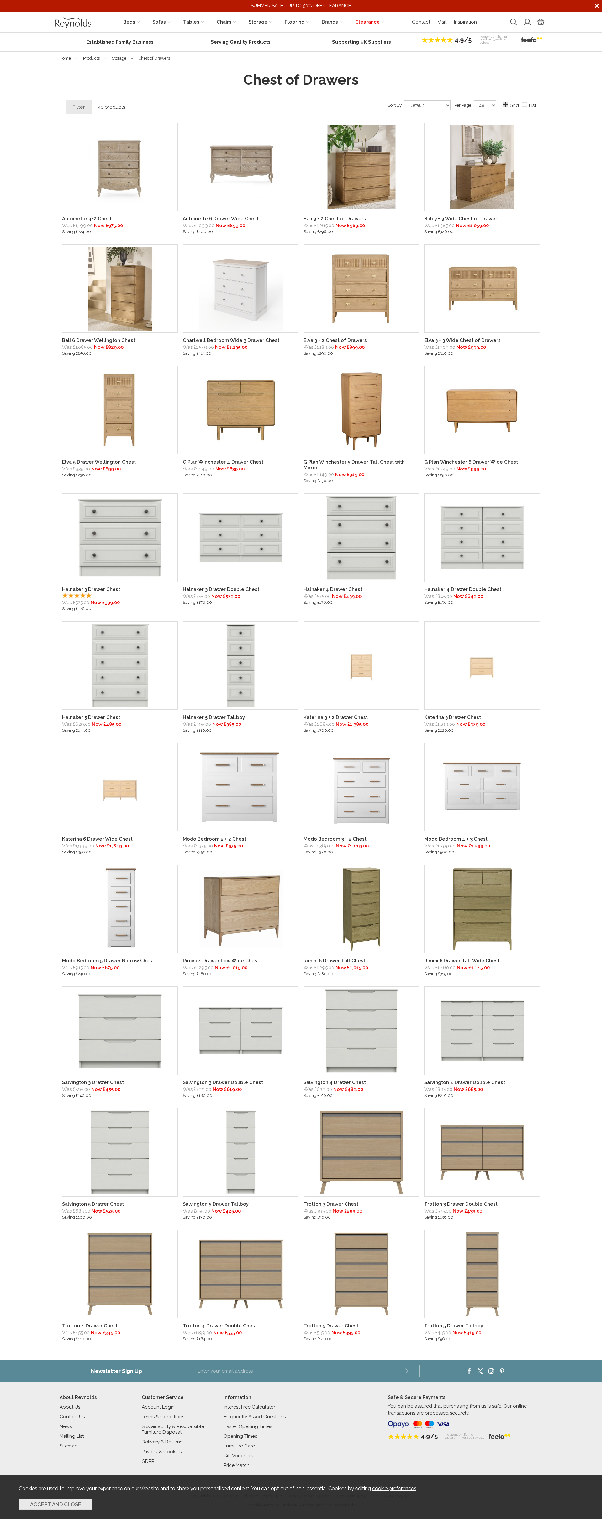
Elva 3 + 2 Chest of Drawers (335, 340)
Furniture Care (239, 1446)
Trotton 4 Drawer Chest (90, 1326)
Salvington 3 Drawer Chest (93, 1082)
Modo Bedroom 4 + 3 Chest (456, 839)
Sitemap (69, 1446)
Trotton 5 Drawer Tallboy (453, 1326)
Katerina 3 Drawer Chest (452, 717)
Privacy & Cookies (162, 1451)
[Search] (513, 22)
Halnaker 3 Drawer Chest (91, 589)
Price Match (237, 1465)
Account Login (158, 1407)
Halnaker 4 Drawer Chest (333, 589)
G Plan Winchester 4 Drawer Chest (223, 462)
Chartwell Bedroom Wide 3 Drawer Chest (231, 340)
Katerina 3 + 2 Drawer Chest (336, 717)
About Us (70, 1407)
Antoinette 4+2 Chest (87, 218)
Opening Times (240, 1436)
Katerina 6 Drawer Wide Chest (97, 839)
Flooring (294, 22)
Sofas (159, 22)
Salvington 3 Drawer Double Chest (223, 1082)
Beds (129, 22)
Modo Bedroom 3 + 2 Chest (335, 839)
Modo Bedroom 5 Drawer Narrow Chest (108, 961)
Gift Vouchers (238, 1455)
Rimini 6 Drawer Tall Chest (334, 961)
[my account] (526, 22)
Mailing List (72, 1436)
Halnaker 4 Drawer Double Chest (462, 589)
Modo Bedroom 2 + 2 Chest (214, 839)
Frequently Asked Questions (255, 1417)
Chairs (224, 22)
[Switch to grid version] (506, 105)
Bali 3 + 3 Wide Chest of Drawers (462, 218)
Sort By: (396, 104)
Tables (191, 22)
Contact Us (72, 1417)
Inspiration (465, 22)
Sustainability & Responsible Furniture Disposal (173, 1429)
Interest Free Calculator (249, 1407)
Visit (442, 22)
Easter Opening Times (248, 1426)
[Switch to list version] (525, 105)
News (66, 1426)
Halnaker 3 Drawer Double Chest (221, 589)
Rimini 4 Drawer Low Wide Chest (221, 961)
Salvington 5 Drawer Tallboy (216, 1204)
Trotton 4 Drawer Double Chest (220, 1326)
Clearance (367, 22)
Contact (421, 22)
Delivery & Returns (162, 1442)
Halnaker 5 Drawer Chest (91, 717)
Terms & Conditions (163, 1417)
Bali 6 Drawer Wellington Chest (98, 340)
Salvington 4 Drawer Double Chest (464, 1082)
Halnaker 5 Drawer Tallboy (214, 717)
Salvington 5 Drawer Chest (93, 1204)
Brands (330, 22)
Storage (258, 22)
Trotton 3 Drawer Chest (331, 1204)
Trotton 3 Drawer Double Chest (461, 1204)
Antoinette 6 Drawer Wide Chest (221, 218)
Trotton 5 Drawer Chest (331, 1326)
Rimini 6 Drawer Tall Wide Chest (461, 961)
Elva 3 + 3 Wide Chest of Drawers (462, 340)
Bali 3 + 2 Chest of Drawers (335, 218)
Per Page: (463, 104)
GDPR (148, 1461)
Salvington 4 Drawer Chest (335, 1082)
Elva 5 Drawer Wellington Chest (99, 462)
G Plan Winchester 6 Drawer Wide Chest (471, 462)
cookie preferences (394, 1488)
